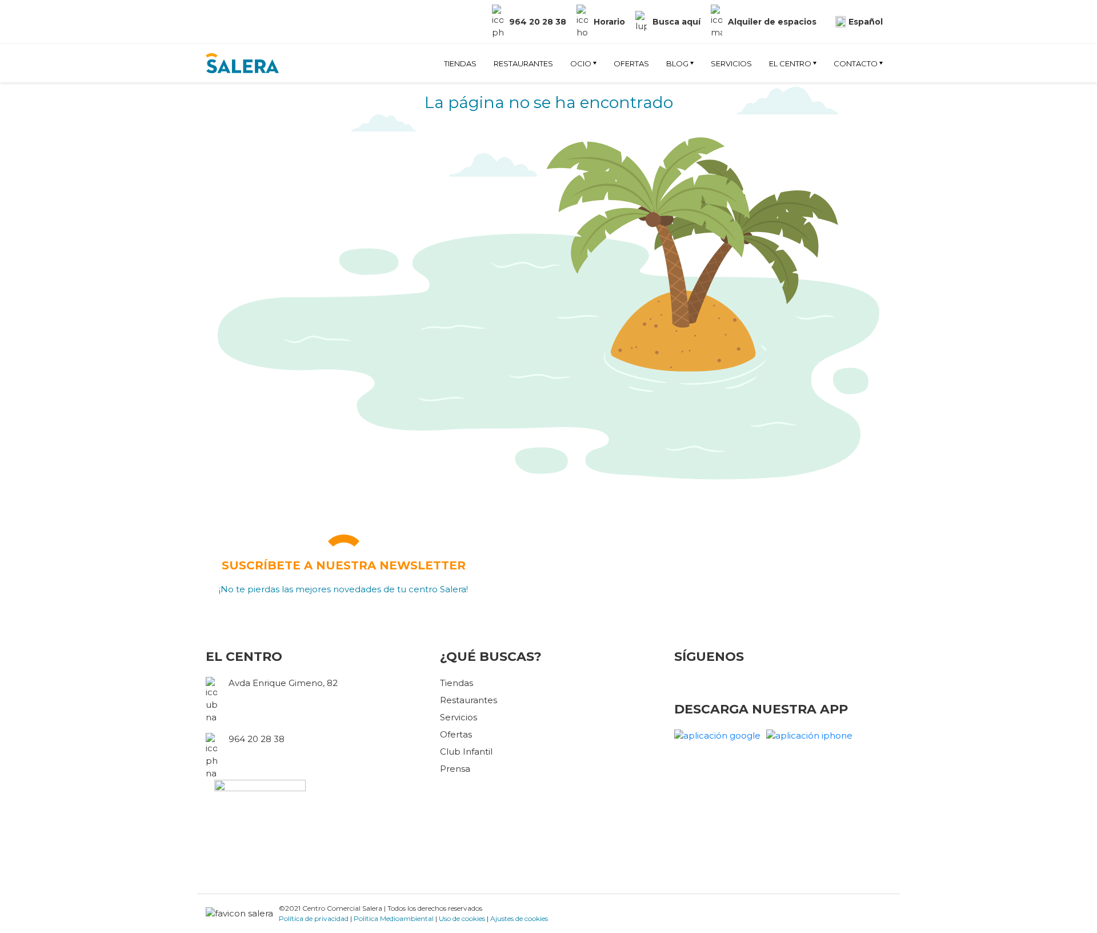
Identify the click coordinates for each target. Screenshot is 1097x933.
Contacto (856, 63)
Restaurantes (523, 63)
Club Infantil (466, 751)
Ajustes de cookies (519, 918)
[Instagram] (231, 11)
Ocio (580, 63)
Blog (677, 63)
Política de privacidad (314, 918)
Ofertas (631, 63)
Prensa (455, 768)
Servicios (731, 63)
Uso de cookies (462, 918)
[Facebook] (210, 11)
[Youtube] (246, 11)
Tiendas (460, 63)
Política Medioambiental (394, 918)
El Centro (790, 63)
